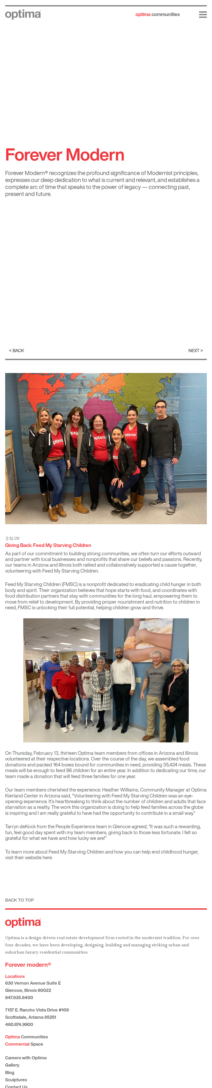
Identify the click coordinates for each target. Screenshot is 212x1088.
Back (18, 350)
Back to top (19, 900)
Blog (9, 1072)
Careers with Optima (26, 1057)
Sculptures (16, 1079)
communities (157, 14)
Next (193, 350)
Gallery (12, 1065)
